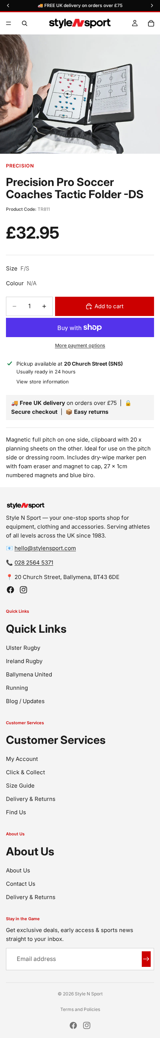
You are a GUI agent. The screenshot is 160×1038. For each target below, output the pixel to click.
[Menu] (8, 23)
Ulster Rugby (23, 647)
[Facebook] (10, 589)
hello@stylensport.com (45, 548)
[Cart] (151, 23)
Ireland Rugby (24, 661)
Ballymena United (29, 674)
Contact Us (20, 883)
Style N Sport (89, 994)
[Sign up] (146, 959)
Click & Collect (25, 772)
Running (17, 687)
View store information (42, 382)
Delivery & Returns (30, 798)
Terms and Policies (80, 1009)
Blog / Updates (25, 701)
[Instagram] (23, 589)
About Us (18, 870)
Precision (20, 166)
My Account (22, 758)
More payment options (80, 345)
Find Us (16, 812)
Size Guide (20, 785)
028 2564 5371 (34, 562)
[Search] (24, 23)
